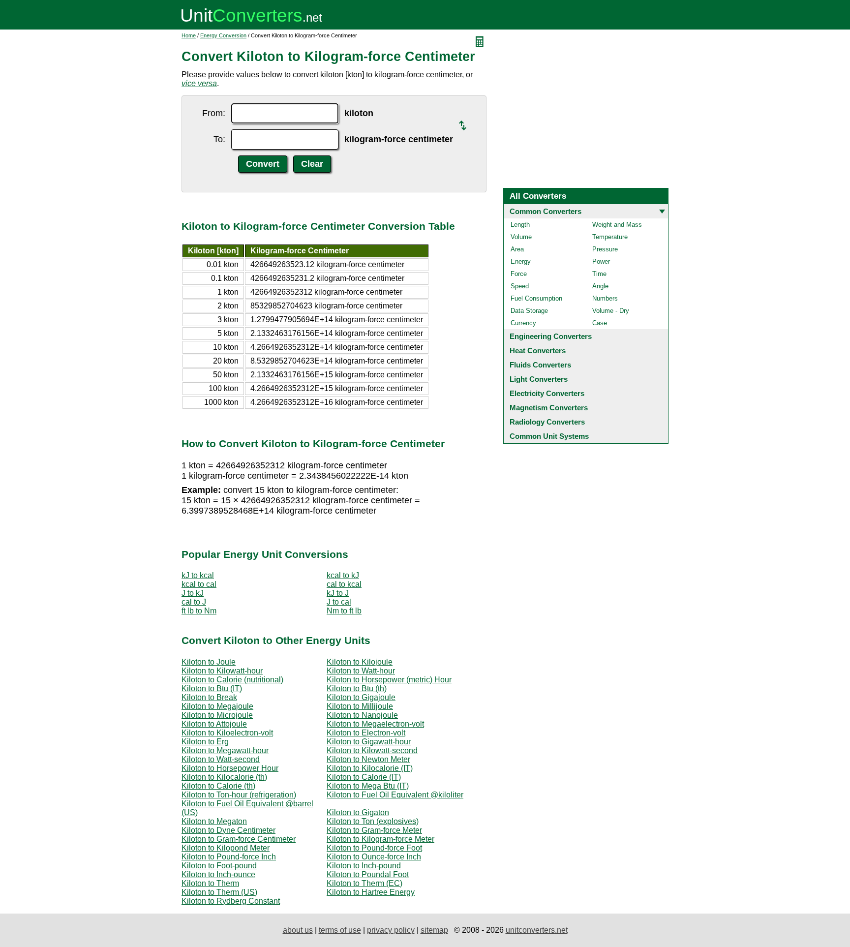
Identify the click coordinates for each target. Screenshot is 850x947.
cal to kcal (344, 584)
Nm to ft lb (344, 611)
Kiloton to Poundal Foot (368, 874)
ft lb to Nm (199, 611)
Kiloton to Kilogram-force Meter (380, 839)
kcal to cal (199, 584)
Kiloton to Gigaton (358, 812)
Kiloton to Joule (209, 662)
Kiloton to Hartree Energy (371, 892)
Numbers (605, 298)
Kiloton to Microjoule (217, 715)
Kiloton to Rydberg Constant (231, 901)
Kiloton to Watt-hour (361, 671)
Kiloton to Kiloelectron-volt (227, 733)
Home (189, 35)
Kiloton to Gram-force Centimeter (239, 839)
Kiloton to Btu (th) (357, 688)
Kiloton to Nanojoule (362, 715)
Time (599, 273)
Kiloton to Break (209, 697)
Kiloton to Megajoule (217, 706)
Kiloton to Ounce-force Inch (374, 857)
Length (520, 224)
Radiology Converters (547, 422)
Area (517, 249)
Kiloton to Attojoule (214, 724)
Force (519, 273)
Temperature (610, 237)
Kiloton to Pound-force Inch (229, 857)
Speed (520, 286)
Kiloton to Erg (205, 741)
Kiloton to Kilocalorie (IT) (370, 768)
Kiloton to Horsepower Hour (230, 768)
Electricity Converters (547, 393)
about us (298, 930)
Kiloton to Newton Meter (368, 759)
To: (219, 139)
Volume (521, 237)
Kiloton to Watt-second (221, 759)
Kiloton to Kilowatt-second (372, 750)
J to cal (339, 602)
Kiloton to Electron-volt (366, 733)
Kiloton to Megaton (214, 821)
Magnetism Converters (549, 407)
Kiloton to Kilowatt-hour (222, 671)
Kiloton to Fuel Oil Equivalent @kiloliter (395, 795)
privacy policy (391, 930)
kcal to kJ (343, 575)
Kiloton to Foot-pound (219, 865)
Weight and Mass (617, 224)
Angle (600, 286)
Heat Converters (538, 350)
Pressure (605, 249)
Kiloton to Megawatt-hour (225, 750)
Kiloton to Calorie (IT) (364, 777)
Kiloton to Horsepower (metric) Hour (389, 679)
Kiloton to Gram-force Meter (374, 830)
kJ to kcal (198, 575)
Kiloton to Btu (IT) (212, 688)
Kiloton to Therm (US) (219, 892)
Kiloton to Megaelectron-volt (375, 724)
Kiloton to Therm (210, 883)
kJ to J (338, 593)
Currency (523, 323)
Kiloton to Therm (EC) (364, 883)
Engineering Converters (551, 336)
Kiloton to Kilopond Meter (226, 848)
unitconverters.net (537, 930)
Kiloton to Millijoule (360, 706)
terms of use (340, 930)
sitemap (434, 930)
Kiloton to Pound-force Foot (374, 848)
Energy (521, 261)
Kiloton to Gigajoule (361, 697)
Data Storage (529, 310)
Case (599, 323)
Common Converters (545, 211)
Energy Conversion (223, 35)
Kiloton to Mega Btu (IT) (368, 786)
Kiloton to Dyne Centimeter (228, 830)
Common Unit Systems (549, 436)
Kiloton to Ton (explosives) (373, 821)
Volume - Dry (610, 310)
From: (213, 113)
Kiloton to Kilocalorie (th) (224, 777)
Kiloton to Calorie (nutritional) (232, 679)
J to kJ (193, 593)
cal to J (194, 602)
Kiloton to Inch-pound (364, 865)
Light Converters (539, 379)
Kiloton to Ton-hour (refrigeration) (239, 795)
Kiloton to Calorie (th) (218, 786)
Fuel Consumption (536, 298)
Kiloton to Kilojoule (360, 662)
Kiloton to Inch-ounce (218, 874)
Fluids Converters (540, 365)
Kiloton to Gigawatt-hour (369, 741)
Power (601, 261)
